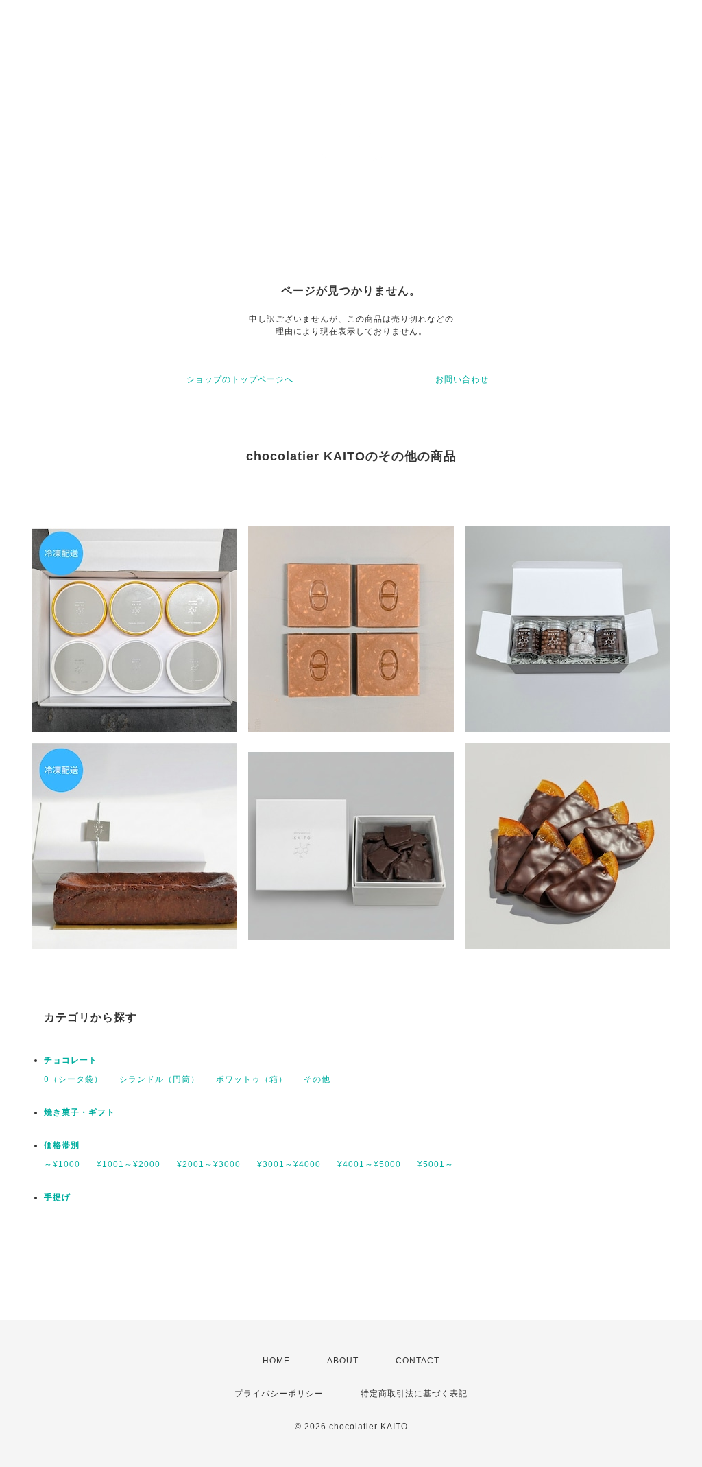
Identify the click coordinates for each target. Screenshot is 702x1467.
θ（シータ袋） (73, 1079)
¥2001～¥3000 (209, 1164)
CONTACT (417, 1360)
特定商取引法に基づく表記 (414, 1393)
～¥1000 (62, 1164)
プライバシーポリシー (279, 1393)
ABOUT (343, 1360)
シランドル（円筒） (159, 1079)
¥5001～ (435, 1164)
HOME (276, 1360)
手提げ (57, 1197)
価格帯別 (62, 1145)
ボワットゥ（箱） (251, 1079)
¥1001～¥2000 (128, 1164)
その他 (317, 1079)
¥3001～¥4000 (289, 1164)
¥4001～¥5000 (369, 1164)
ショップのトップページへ (239, 379)
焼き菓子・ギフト (79, 1112)
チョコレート (70, 1060)
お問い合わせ (462, 379)
